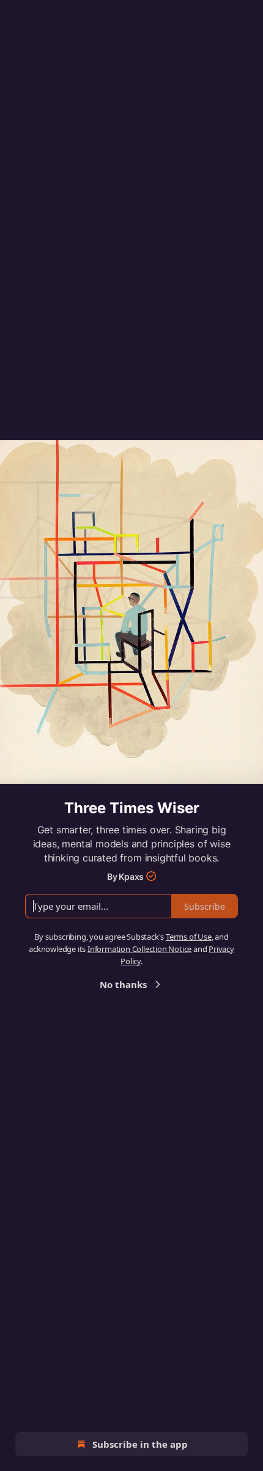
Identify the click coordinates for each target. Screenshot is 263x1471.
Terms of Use (189, 936)
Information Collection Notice (139, 948)
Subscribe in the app (140, 1444)
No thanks (123, 984)
